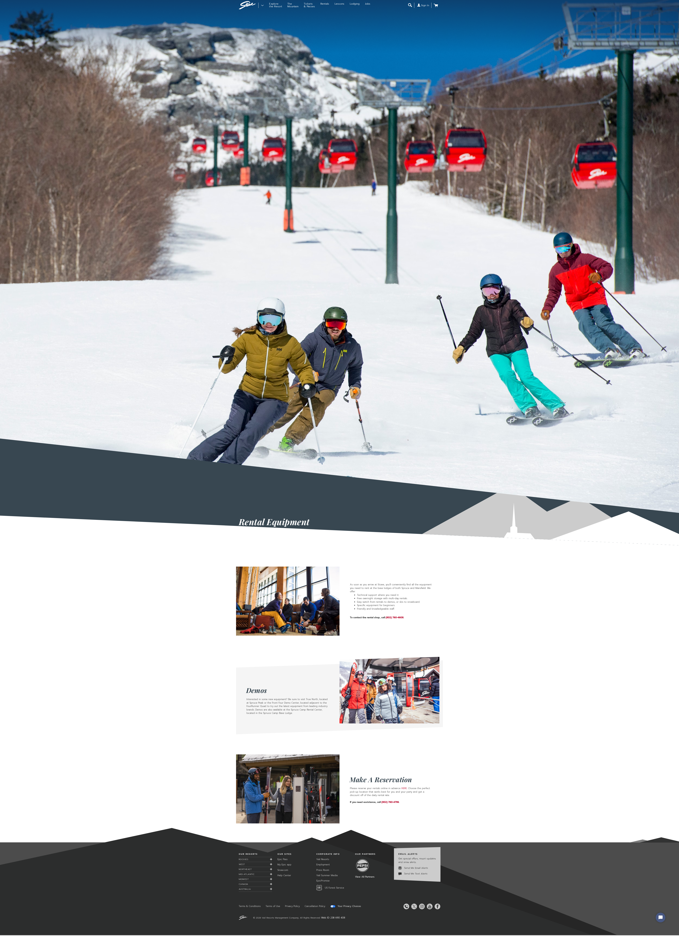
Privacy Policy (292, 906)
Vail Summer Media (327, 875)
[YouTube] (429, 906)
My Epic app (284, 864)
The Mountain (292, 5)
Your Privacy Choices (349, 906)
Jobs (367, 4)
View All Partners (364, 876)
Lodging (355, 4)
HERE (404, 788)
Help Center (284, 875)
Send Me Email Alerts (415, 868)
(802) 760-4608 (395, 617)
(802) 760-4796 (390, 802)
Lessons (339, 4)
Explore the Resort (275, 5)
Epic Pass (282, 859)
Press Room (322, 870)
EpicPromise (323, 880)
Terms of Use (273, 906)
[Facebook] (436, 906)
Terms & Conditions (250, 906)
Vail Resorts (322, 859)
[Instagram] (421, 906)
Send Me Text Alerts (415, 873)
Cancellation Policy (315, 906)
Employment (323, 864)
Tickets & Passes (309, 5)
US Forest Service (334, 887)
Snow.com (282, 870)
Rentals (324, 4)
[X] (413, 906)
